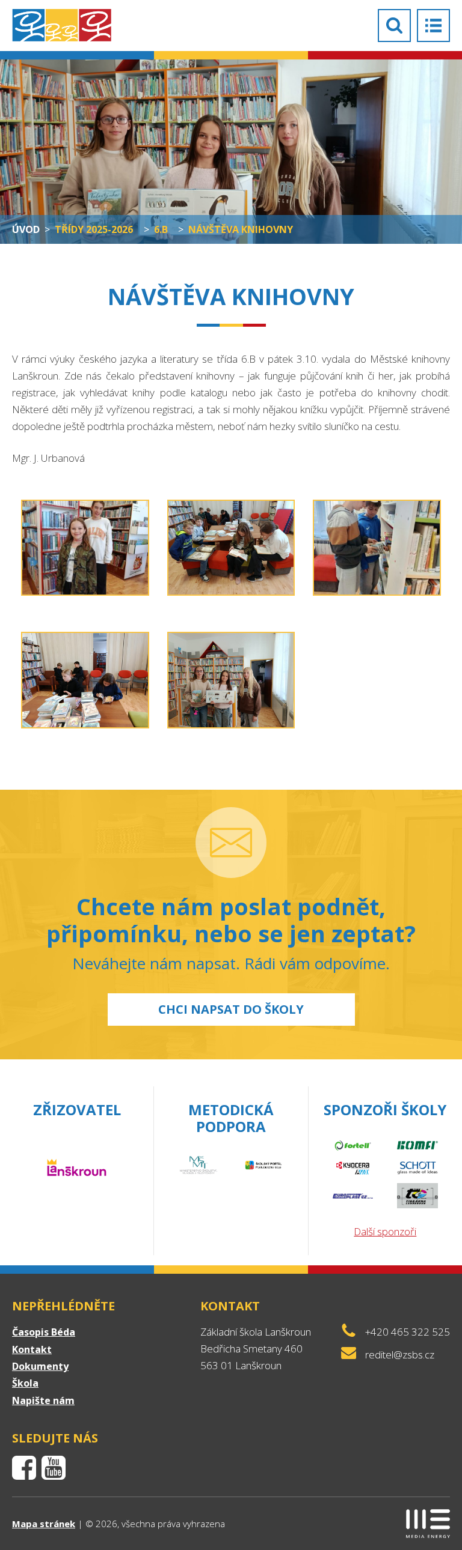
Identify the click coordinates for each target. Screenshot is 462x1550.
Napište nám (43, 1400)
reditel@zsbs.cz (399, 1354)
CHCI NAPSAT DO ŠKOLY (231, 1009)
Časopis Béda (43, 1332)
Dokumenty (40, 1366)
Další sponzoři (385, 1231)
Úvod (26, 229)
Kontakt (32, 1349)
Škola (25, 1383)
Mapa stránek (43, 1524)
